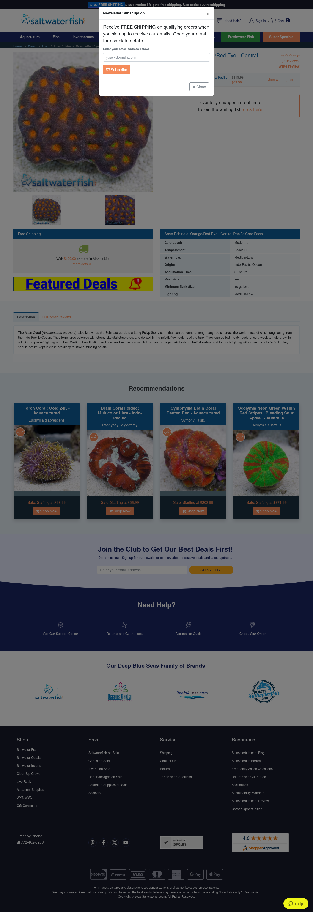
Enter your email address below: (126, 48)
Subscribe (118, 69)
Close (200, 86)
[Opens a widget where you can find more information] (295, 904)
